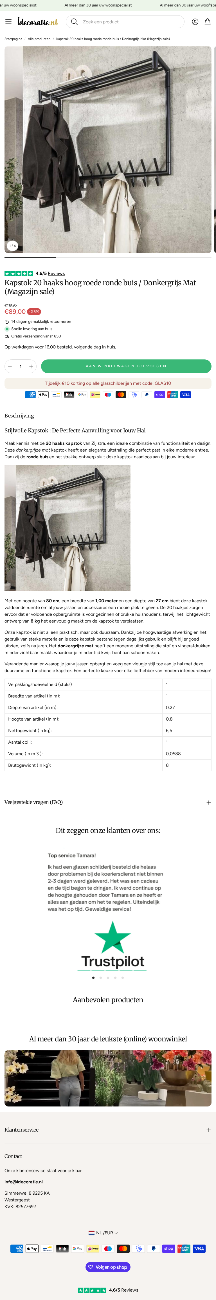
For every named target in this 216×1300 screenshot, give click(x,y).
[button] (125, 21)
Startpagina (13, 39)
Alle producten (39, 39)
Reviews (56, 273)
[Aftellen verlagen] (10, 366)
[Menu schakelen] (8, 22)
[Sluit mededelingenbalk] (210, 4)
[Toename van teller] (31, 366)
